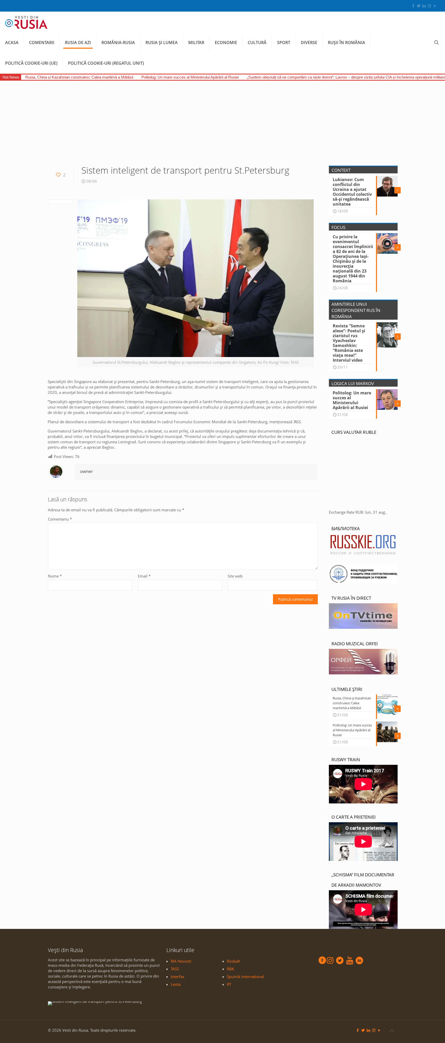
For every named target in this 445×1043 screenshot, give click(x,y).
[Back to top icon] (391, 1030)
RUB (359, 512)
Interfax (177, 976)
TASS (175, 968)
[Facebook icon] (413, 5)
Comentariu (60, 519)
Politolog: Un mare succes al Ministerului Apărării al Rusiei (190, 77)
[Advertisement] (222, 119)
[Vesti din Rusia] (26, 22)
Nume (55, 576)
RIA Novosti (181, 961)
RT (229, 984)
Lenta (176, 984)
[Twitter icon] (419, 5)
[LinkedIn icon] (424, 5)
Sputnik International (245, 976)
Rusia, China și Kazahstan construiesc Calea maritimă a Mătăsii (79, 77)
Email (144, 576)
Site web (235, 576)
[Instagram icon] (429, 5)
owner (86, 471)
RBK (230, 968)
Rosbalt (233, 961)
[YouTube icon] (435, 5)
